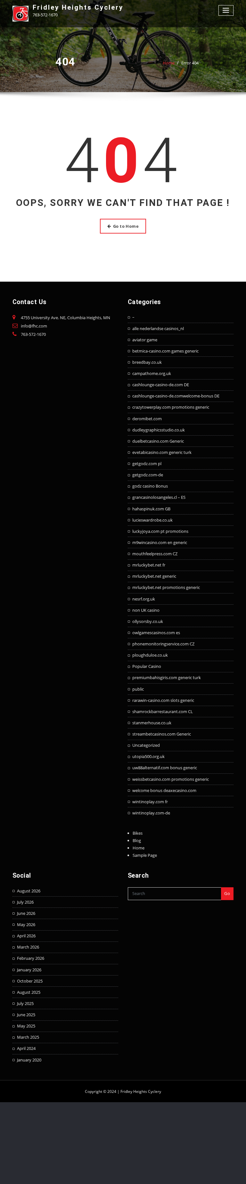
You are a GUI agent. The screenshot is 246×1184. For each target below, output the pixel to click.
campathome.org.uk (151, 373)
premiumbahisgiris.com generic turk (166, 677)
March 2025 (28, 1037)
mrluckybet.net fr (148, 565)
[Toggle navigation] (226, 10)
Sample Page (145, 855)
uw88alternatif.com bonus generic (164, 768)
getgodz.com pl (146, 463)
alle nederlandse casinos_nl (158, 328)
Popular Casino (146, 666)
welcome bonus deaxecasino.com (164, 790)
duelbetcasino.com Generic (158, 441)
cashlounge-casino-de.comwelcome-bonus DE (175, 396)
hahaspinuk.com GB (151, 509)
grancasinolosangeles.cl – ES (158, 497)
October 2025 (30, 981)
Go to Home (126, 226)
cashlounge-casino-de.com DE (160, 385)
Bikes (138, 833)
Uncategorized (146, 745)
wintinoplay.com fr (150, 802)
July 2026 (25, 902)
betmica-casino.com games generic (165, 351)
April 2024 (26, 1048)
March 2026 (28, 947)
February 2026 (30, 958)
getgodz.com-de (147, 475)
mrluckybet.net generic (154, 576)
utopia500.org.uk (148, 756)
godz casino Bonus (150, 486)
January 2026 (29, 970)
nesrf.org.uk (143, 599)
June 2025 (26, 1015)
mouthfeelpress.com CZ (154, 554)
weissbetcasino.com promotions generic (170, 779)
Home (169, 63)
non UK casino (146, 610)
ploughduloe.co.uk (150, 655)
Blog (137, 840)
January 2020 (29, 1060)
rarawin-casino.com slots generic (163, 700)
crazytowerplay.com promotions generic (170, 407)
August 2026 (28, 891)
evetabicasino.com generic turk (162, 452)
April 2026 (26, 936)
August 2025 (28, 992)
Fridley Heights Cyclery (78, 7)
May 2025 (26, 1026)
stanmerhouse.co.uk (151, 723)
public (138, 689)
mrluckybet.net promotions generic (166, 587)
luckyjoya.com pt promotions (160, 531)
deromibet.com (147, 419)
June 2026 (26, 913)
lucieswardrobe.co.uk (152, 520)
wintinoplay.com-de (151, 813)
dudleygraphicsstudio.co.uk (158, 430)
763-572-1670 (33, 334)
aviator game (144, 340)
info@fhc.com (34, 326)
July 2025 (25, 1003)
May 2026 (26, 924)
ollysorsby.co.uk (147, 621)
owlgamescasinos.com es (156, 632)
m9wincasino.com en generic (159, 542)
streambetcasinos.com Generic (161, 734)
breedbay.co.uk (147, 362)
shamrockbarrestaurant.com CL (162, 711)
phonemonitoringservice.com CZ (163, 644)
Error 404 (190, 63)
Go (227, 893)
